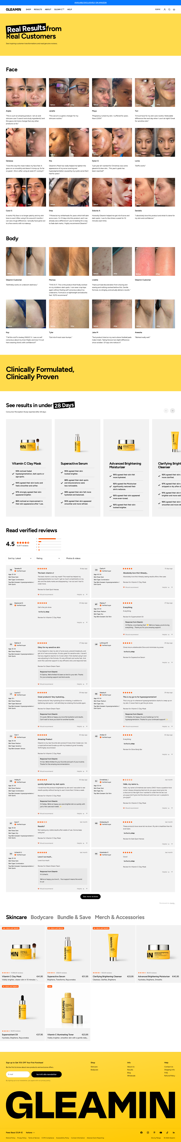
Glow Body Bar (136, 749)
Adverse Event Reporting (95, 1138)
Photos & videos (73, 558)
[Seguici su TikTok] (167, 1132)
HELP (69, 9)
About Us (130, 1067)
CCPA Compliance (48, 1138)
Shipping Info (169, 1070)
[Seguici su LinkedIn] (174, 1132)
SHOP (28, 9)
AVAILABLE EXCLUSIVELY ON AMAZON (91, 3)
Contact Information (78, 1138)
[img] (20, 571)
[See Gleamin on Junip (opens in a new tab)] (172, 903)
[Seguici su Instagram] (148, 1132)
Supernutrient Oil (137, 617)
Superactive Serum (138, 657)
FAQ (166, 1073)
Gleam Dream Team (53, 666)
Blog (129, 1073)
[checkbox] (76, 558)
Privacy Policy (21, 1138)
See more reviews (90, 896)
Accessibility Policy (62, 1138)
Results (130, 1070)
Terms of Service (34, 1138)
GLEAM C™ (59, 9)
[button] (48, 539)
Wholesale (131, 1076)
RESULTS (38, 9)
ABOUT (48, 9)
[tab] (16, 917)
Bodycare (94, 1070)
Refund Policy (169, 1076)
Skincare (94, 1067)
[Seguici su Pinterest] (154, 1132)
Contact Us (168, 1067)
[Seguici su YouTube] (161, 1132)
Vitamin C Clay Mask (138, 582)
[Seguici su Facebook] (141, 1132)
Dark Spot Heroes (52, 589)
